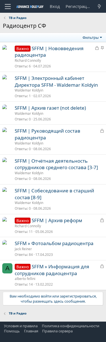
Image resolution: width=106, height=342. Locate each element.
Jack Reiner (23, 249)
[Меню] (7, 6)
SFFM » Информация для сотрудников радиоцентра (52, 270)
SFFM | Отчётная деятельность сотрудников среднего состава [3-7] (56, 164)
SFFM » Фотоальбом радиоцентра (54, 243)
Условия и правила (21, 325)
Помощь (12, 330)
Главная (31, 330)
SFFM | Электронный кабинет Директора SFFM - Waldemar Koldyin (56, 81)
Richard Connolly (28, 60)
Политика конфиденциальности (70, 325)
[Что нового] (99, 6)
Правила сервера (57, 330)
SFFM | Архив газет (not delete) (50, 108)
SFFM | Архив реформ (57, 220)
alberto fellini (25, 278)
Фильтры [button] (91, 37)
